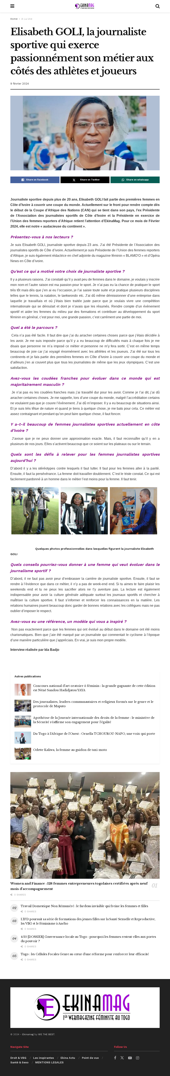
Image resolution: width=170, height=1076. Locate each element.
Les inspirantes (43, 1057)
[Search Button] (157, 6)
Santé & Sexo (19, 1062)
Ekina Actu (68, 1057)
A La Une (26, 18)
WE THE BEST (46, 1034)
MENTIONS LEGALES (49, 1062)
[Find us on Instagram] (137, 1058)
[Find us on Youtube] (130, 1058)
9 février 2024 (19, 83)
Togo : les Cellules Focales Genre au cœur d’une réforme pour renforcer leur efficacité (85, 954)
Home (14, 18)
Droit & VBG (18, 1057)
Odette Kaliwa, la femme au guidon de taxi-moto (70, 750)
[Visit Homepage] (85, 6)
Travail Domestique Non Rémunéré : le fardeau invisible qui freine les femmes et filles (84, 906)
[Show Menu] (12, 6)
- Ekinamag (27, 1034)
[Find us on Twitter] (122, 1057)
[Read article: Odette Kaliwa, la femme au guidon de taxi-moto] (23, 754)
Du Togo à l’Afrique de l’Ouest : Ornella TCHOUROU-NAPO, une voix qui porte (94, 734)
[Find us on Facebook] (115, 1058)
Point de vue (90, 1057)
